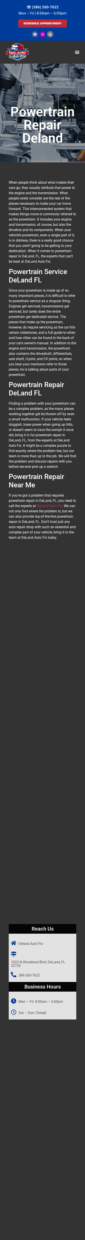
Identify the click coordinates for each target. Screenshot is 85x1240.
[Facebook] (35, 34)
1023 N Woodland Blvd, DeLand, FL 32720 (38, 964)
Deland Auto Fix (31, 944)
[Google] (50, 34)
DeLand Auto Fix (49, 506)
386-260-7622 (29, 975)
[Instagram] (42, 34)
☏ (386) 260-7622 (43, 7)
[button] (77, 52)
